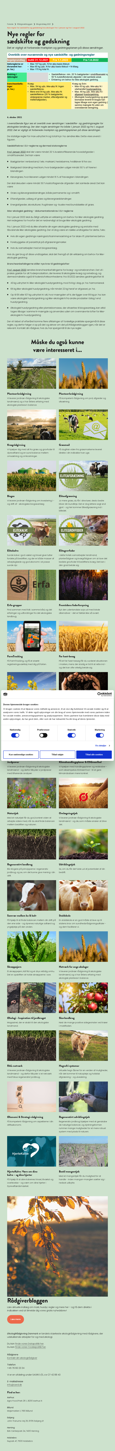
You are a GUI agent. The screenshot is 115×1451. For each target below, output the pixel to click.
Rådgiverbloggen (24, 24)
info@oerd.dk (14, 1384)
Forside (10, 24)
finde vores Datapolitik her (29, 1343)
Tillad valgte (57, 754)
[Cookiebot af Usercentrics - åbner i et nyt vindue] (99, 694)
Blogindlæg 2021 (43, 24)
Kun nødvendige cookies (21, 754)
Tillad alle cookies (94, 754)
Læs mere (16, 1319)
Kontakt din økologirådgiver (22, 1357)
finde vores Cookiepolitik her (30, 1346)
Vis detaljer (100, 745)
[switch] (43, 735)
